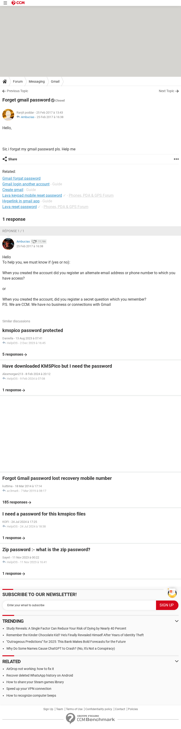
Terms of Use (74, 709)
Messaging (37, 81)
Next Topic (166, 91)
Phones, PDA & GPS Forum (91, 195)
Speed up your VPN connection (28, 689)
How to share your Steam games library (35, 682)
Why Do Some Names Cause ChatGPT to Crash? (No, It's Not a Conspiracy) (60, 648)
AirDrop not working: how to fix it (30, 669)
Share (12, 159)
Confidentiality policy (98, 709)
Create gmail (12, 190)
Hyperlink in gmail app (21, 201)
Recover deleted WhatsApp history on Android (39, 675)
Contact (120, 709)
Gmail (55, 81)
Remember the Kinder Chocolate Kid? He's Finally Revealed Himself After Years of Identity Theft (75, 635)
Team (59, 709)
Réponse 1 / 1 (13, 231)
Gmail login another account (25, 184)
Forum (18, 81)
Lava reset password (19, 207)
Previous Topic (17, 91)
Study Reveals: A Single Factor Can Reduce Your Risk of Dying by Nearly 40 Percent (66, 628)
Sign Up (48, 709)
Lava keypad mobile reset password (32, 195)
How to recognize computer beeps (31, 695)
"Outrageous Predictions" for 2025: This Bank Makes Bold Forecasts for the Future (66, 642)
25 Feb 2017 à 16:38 (50, 117)
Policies (133, 709)
